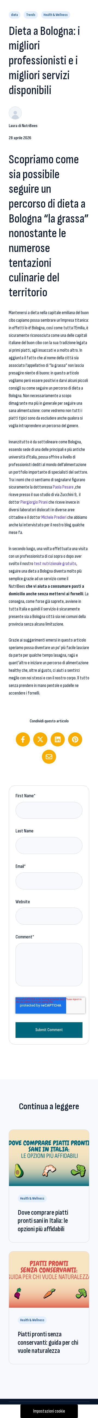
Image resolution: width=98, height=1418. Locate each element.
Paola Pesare (63, 487)
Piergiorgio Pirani (34, 502)
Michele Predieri (53, 517)
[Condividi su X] (40, 739)
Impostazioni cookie (49, 1411)
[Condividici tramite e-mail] (49, 757)
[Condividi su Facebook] (23, 739)
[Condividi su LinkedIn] (58, 739)
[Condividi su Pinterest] (75, 739)
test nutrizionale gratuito (55, 563)
